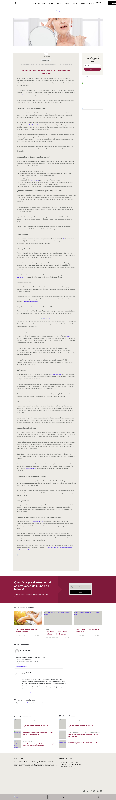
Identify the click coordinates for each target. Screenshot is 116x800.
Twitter (55, 548)
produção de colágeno (31, 301)
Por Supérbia (46, 56)
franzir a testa (34, 180)
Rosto (67, 3)
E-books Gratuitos (99, 3)
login (27, 703)
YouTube (19, 550)
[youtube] (97, 791)
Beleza (47, 627)
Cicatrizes (41, 3)
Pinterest (69, 548)
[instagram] (91, 791)
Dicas (59, 3)
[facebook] (84, 791)
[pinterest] (94, 791)
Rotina (47, 629)
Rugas (75, 3)
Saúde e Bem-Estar (86, 3)
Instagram (62, 548)
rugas (68, 336)
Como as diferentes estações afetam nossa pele (26, 630)
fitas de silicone (31, 468)
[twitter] (88, 791)
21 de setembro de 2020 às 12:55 (30, 652)
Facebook (50, 548)
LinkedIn (27, 550)
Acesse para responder (22, 666)
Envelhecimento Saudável (29, 721)
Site (34, 3)
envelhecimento (22, 95)
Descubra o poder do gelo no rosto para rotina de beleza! (56, 633)
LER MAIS (37, 635)
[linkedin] (101, 791)
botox (63, 239)
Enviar (80, 592)
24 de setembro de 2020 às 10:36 (36, 674)
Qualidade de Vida (43, 721)
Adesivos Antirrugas (73, 732)
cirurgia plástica (56, 374)
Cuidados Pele (46, 60)
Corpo (51, 3)
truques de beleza (37, 521)
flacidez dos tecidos (35, 125)
